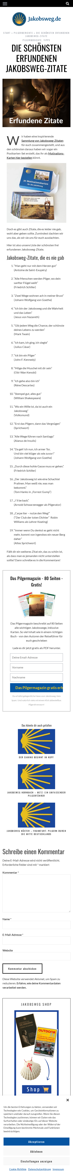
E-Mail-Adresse (12, 934)
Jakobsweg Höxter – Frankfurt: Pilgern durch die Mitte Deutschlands (36, 832)
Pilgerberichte (23, 32)
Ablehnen (36, 1151)
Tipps (47, 40)
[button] (67, 1100)
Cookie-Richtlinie (17, 1169)
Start (6, 32)
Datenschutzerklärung (39, 1169)
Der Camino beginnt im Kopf (36, 757)
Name (6, 919)
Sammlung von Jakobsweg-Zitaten (42, 140)
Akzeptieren (36, 1142)
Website (7, 950)
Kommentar (10, 872)
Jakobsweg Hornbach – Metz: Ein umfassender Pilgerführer (36, 794)
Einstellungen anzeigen (36, 1161)
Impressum (58, 1169)
